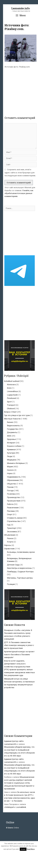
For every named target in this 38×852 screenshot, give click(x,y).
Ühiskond (11, 408)
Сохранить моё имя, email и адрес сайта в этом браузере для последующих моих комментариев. (20, 172)
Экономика (12, 531)
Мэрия (10, 466)
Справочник (9, 548)
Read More (31, 849)
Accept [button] (23, 849)
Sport (9, 401)
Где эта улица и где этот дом (17, 415)
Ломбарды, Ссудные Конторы (20, 571)
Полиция (11, 584)
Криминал (11, 449)
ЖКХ (9, 436)
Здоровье (11, 439)
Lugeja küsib (12, 395)
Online (12, 827)
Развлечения (13, 507)
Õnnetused (11, 398)
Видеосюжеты (13, 425)
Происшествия (13, 501)
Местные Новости (12, 419)
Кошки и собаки (14, 446)
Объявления (9, 535)
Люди (9, 456)
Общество (11, 484)
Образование (13, 480)
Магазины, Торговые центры (20, 578)
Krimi (9, 388)
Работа (10, 504)
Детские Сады (13, 565)
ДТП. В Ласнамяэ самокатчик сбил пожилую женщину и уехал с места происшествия (19, 645)
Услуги (10, 542)
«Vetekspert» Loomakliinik (15, 807)
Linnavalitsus (12, 391)
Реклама (11, 511)
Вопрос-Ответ (10, 412)
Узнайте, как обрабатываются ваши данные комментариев (19, 193)
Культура (11, 453)
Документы (12, 432)
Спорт (9, 514)
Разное (10, 538)
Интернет (11, 443)
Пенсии (10, 487)
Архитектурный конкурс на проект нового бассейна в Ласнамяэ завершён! (19, 654)
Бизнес (10, 422)
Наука (9, 473)
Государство (12, 429)
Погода (10, 490)
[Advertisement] (19, 90)
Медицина (11, 460)
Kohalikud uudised (11, 381)
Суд (8, 525)
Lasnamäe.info (20, 8)
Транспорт (11, 528)
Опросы (7, 545)
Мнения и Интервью (16, 463)
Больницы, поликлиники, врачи (21, 552)
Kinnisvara (11, 384)
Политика (11, 494)
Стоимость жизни (15, 518)
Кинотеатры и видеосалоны (19, 568)
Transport (11, 405)
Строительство (13, 521)
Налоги (10, 470)
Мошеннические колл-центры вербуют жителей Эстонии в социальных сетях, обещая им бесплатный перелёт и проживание (19, 783)
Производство (13, 497)
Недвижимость (14, 477)
